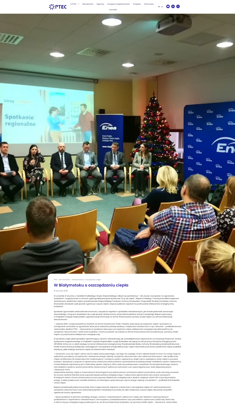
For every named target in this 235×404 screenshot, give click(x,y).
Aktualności (87, 4)
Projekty (137, 4)
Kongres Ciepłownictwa (118, 4)
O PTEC (73, 4)
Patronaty (149, 4)
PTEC (56, 280)
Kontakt (113, 9)
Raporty (100, 4)
